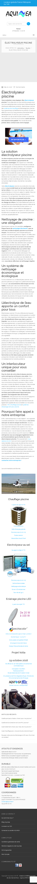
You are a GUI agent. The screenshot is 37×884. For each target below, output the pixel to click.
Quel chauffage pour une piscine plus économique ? (17, 731)
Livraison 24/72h (7, 826)
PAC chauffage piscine (14, 405)
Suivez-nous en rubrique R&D (18, 685)
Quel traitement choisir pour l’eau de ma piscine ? (16, 727)
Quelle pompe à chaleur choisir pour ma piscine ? (17, 718)
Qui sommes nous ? (7, 818)
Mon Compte (5, 854)
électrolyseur (29, 100)
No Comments (20, 87)
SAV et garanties (7, 850)
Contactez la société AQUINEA (11, 830)
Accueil (20, 48)
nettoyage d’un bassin (20, 228)
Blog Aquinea (6, 822)
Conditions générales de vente (11, 842)
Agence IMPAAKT (25, 878)
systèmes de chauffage (11, 108)
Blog (28, 48)
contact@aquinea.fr (7, 801)
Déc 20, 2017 (8, 87)
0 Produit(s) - (18, 30)
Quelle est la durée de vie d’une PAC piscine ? (15, 722)
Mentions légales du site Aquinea (12, 846)
